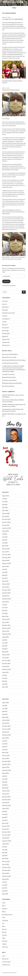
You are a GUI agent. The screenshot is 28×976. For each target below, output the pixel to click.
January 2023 (5, 622)
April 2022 (4, 648)
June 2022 (4, 643)
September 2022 (6, 634)
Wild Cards (5, 345)
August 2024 (5, 566)
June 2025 (4, 537)
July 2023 (4, 604)
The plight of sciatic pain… (8, 374)
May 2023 (4, 610)
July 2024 (4, 569)
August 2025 (5, 531)
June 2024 (4, 572)
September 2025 (6, 528)
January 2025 (5, 551)
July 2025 (4, 534)
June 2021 (4, 678)
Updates (4, 342)
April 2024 (5, 578)
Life (3, 321)
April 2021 (4, 684)
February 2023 (6, 619)
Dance (3, 304)
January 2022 (5, 657)
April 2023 (5, 613)
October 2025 (5, 525)
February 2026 (6, 513)
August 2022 (5, 637)
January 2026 (5, 516)
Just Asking (5, 319)
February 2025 (6, 548)
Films (3, 316)
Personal (4, 327)
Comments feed (6, 961)
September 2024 (6, 563)
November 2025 (6, 522)
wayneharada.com (12, 2)
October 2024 (5, 560)
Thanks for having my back (11, 90)
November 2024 (6, 557)
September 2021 (6, 669)
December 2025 (6, 519)
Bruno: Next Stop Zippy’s (8, 386)
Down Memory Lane (7, 313)
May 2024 (4, 575)
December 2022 (6, 625)
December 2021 (6, 660)
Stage (3, 336)
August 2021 (5, 672)
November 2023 (6, 593)
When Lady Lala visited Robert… (10, 354)
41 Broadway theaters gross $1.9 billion (12, 383)
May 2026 (4, 504)
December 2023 (6, 590)
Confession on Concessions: (9, 380)
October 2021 (5, 666)
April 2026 (5, 507)
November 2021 (6, 663)
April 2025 (5, 543)
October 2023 (5, 596)
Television (4, 339)
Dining (3, 310)
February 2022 (6, 654)
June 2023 (4, 607)
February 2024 (6, 584)
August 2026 (5, 495)
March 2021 (5, 687)
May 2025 (4, 540)
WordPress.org (6, 964)
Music (3, 324)
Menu (14, 7)
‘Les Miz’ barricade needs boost (10, 363)
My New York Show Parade (9, 377)
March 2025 (5, 546)
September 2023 (6, 598)
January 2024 (5, 587)
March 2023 (5, 616)
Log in (3, 956)
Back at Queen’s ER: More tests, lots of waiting (13, 360)
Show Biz (4, 333)
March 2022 (5, 651)
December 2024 (6, 554)
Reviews (4, 330)
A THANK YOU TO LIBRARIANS (12, 19)
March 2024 (5, 581)
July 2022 (4, 640)
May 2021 (4, 681)
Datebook (4, 307)
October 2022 (5, 631)
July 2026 (4, 498)
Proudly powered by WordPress (9, 972)
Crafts (3, 301)
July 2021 (4, 675)
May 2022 (4, 646)
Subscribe (6, 281)
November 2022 (6, 628)
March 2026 (5, 510)
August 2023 (5, 601)
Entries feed (5, 959)
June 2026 (4, 501)
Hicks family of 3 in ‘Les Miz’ (9, 357)
